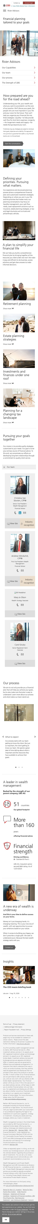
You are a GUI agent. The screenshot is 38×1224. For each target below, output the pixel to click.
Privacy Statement (22, 1209)
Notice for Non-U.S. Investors (12, 1190)
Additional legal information (13, 1027)
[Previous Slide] (3, 737)
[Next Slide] (35, 737)
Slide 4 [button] (19, 998)
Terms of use (7, 1024)
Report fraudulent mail (11, 1030)
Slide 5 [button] (22, 998)
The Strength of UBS (11, 83)
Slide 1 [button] (16, 767)
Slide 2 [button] (19, 767)
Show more (8, 309)
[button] (24, 512)
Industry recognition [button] (29, 523)
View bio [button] (15, 524)
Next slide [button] (32, 977)
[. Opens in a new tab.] (6, 5)
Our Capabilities (9, 68)
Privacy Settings (26, 1030)
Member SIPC (13, 1130)
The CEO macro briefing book (17, 987)
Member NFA (14, 1144)
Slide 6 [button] (25, 998)
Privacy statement (18, 1024)
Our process (7, 78)
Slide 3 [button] (22, 767)
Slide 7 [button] (28, 998)
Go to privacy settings (15, 1214)
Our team (6, 73)
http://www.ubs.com (23, 1044)
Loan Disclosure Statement (19, 1200)
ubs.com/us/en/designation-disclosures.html (19, 1186)
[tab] (16, 767)
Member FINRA (23, 1130)
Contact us (17, 3)
